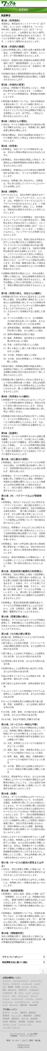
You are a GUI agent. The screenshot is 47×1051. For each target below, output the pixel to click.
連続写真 (23, 1005)
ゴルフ (24, 1040)
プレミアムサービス (17, 1034)
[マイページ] (38, 3)
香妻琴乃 (23, 1012)
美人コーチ (14, 1005)
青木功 (38, 1021)
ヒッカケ (25, 987)
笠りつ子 (25, 1018)
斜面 (4, 990)
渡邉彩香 (6, 1015)
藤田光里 (32, 1012)
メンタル (35, 1002)
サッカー (16, 1040)
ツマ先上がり (34, 990)
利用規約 (14, 1036)
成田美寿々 (15, 1018)
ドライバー (7, 981)
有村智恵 (6, 1018)
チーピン (34, 987)
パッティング (27, 984)
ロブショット (23, 996)
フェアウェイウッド (20, 981)
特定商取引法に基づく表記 (14, 962)
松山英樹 (34, 1018)
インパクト (29, 999)
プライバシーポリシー (12, 957)
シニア (5, 1005)
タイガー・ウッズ (9, 1024)
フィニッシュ (8, 1002)
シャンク (36, 993)
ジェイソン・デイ (25, 1024)
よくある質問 (32, 1034)
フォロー (39, 999)
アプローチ (15, 984)
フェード (6, 996)
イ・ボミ (14, 1012)
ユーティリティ (36, 981)
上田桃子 (37, 1015)
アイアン (6, 984)
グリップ (34, 996)
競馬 (31, 1040)
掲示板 (37, 1040)
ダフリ (21, 993)
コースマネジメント (22, 1002)
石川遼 (5, 1021)
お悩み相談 (33, 1005)
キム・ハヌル (16, 1015)
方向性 (17, 987)
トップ (28, 993)
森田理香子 (28, 1015)
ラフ (4, 987)
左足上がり (12, 990)
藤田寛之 (13, 1021)
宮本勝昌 (21, 1021)
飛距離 (10, 987)
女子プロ (6, 1012)
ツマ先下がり (8, 993)
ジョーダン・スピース (11, 1027)
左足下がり (22, 990)
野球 (8, 1040)
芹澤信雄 (30, 1021)
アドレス (6, 999)
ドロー (13, 996)
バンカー (37, 984)
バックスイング (17, 999)
